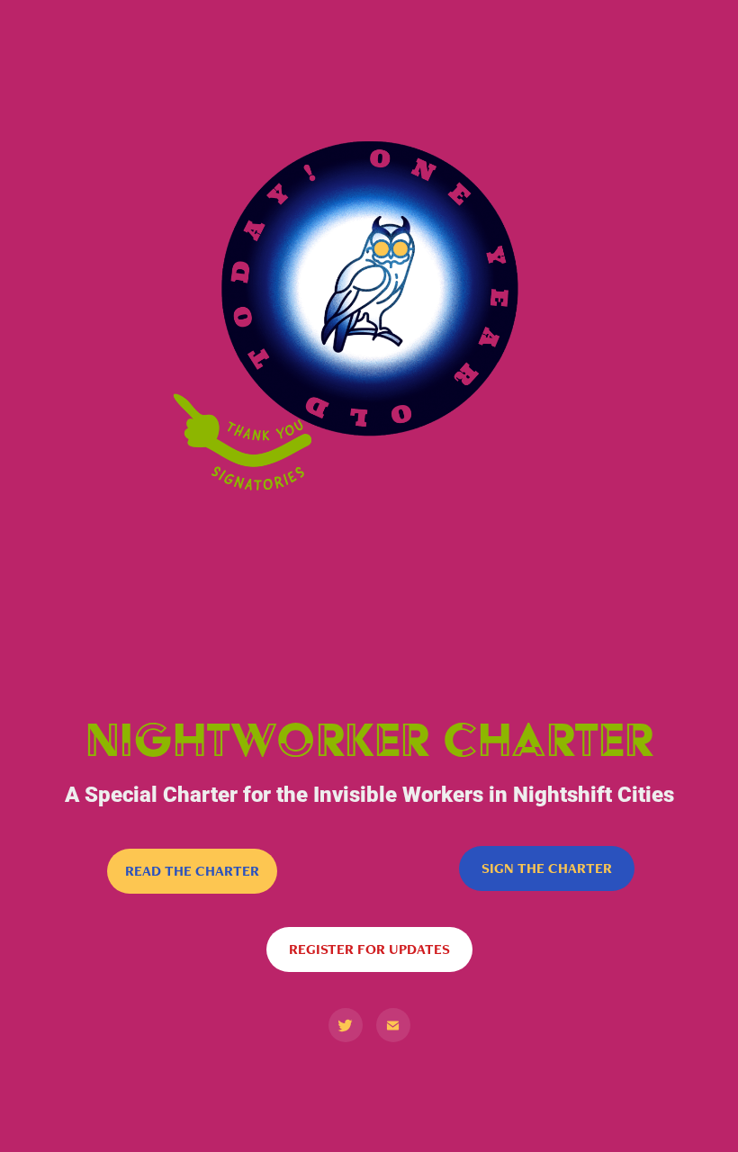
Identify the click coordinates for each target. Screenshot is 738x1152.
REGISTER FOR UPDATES (369, 949)
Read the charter (192, 870)
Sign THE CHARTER (547, 868)
